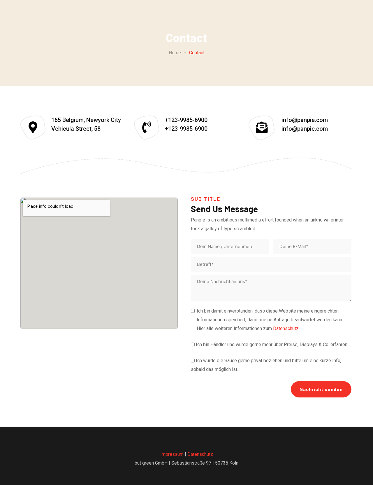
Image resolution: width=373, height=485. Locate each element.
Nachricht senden (321, 389)
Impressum (172, 454)
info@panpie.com (304, 119)
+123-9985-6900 (186, 119)
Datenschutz (286, 328)
